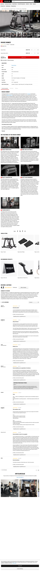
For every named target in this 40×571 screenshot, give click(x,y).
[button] (33, 1)
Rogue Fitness (14, 65)
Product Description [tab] (5, 88)
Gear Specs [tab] (11, 88)
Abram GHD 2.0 (9, 95)
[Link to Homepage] (7, 1)
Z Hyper (28, 93)
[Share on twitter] (20, 231)
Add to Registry (11, 60)
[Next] (38, 470)
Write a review (12, 44)
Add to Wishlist (4, 60)
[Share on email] (25, 231)
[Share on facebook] (17, 231)
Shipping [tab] (16, 88)
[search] (23, 1)
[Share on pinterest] (22, 231)
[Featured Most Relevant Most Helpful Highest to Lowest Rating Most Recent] (34, 302)
